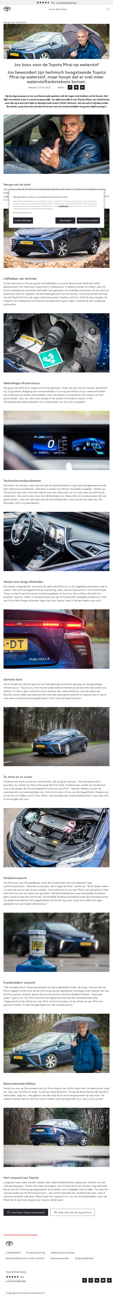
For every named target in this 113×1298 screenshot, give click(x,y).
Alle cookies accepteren (88, 220)
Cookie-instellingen (23, 220)
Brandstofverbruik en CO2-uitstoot (25, 1258)
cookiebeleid (63, 206)
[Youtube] (103, 1280)
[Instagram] (90, 1280)
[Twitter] (76, 87)
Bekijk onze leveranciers (22, 212)
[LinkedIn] (82, 87)
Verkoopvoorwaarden (63, 1252)
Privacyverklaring (35, 1252)
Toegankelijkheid (84, 1258)
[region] (56, 209)
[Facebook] (70, 87)
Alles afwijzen (65, 220)
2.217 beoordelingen (66, 2)
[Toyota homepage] (7, 9)
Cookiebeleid (13, 1252)
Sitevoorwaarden (59, 1258)
